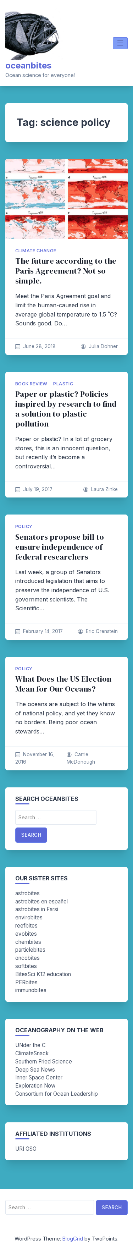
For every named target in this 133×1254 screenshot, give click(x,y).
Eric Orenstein (102, 631)
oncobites (27, 958)
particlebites (30, 949)
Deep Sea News (35, 1069)
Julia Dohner (103, 346)
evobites (26, 933)
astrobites (27, 893)
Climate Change (35, 250)
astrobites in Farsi (36, 909)
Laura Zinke (104, 489)
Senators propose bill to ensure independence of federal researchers (59, 547)
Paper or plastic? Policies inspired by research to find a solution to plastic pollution (65, 409)
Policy (23, 526)
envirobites (29, 917)
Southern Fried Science (43, 1061)
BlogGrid (72, 1239)
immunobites (30, 990)
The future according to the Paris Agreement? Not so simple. (65, 270)
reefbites (26, 925)
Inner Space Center (38, 1077)
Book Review (31, 383)
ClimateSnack (32, 1053)
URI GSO (26, 1148)
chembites (28, 942)
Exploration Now (35, 1085)
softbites (26, 966)
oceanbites (28, 65)
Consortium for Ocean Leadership (56, 1093)
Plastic (63, 383)
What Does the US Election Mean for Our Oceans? (63, 683)
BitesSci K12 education (43, 974)
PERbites (26, 982)
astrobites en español (41, 901)
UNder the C (30, 1045)
